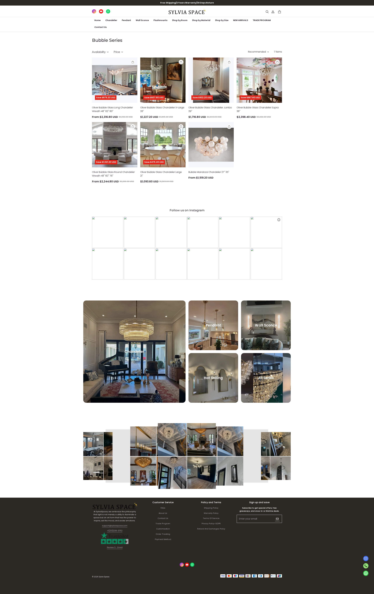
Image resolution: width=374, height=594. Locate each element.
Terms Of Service (211, 518)
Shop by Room (179, 20)
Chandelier (111, 20)
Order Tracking (163, 534)
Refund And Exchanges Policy (211, 528)
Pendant (126, 20)
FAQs (163, 508)
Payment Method (163, 539)
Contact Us (100, 27)
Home (97, 20)
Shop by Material (201, 20)
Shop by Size (221, 20)
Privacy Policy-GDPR (211, 523)
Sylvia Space (104, 577)
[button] (267, 12)
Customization (163, 528)
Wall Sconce (142, 20)
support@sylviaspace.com (114, 525)
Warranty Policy (211, 513)
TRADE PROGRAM (262, 20)
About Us (163, 513)
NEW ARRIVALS (240, 20)
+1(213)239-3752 (114, 530)
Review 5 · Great (115, 547)
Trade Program (163, 523)
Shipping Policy (211, 508)
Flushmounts (160, 20)
